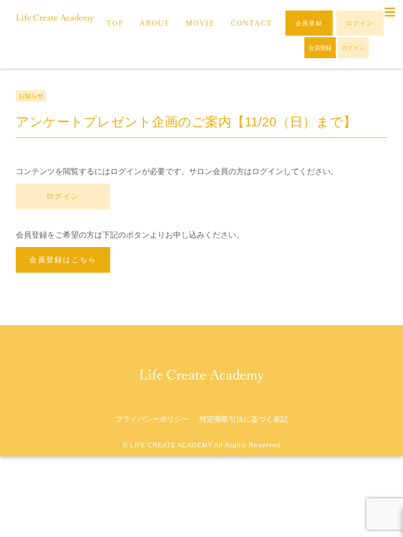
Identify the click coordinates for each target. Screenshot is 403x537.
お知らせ (31, 96)
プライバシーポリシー (152, 419)
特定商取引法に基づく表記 (243, 419)
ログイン (63, 196)
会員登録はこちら (63, 259)
